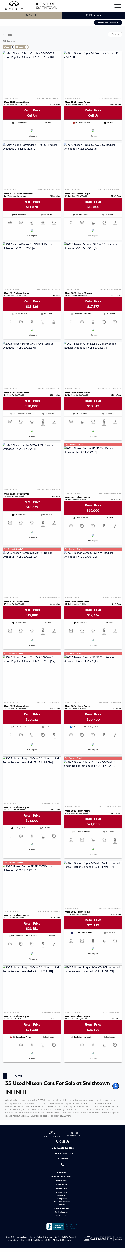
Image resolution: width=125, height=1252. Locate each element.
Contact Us (10, 1237)
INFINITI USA (61, 1184)
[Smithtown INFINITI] (30, 5)
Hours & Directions (61, 1176)
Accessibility (22, 1237)
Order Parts (61, 1215)
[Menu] (117, 7)
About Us (61, 1172)
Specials (61, 1205)
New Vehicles (61, 1192)
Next (18, 1076)
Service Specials (61, 1212)
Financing (61, 1180)
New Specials (61, 1198)
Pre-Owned (61, 1195)
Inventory (61, 1189)
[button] (115, 1086)
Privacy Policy (36, 1237)
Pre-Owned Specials (61, 1202)
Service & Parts (61, 1208)
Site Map (49, 1237)
